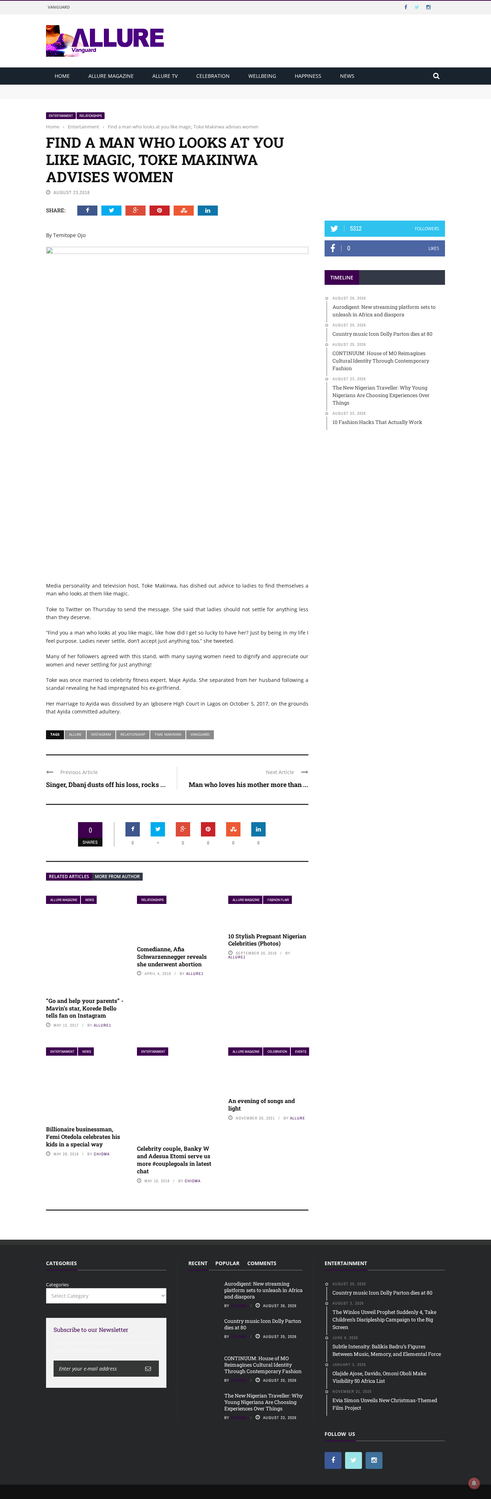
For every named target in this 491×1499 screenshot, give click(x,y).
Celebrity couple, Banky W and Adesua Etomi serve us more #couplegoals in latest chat (174, 1159)
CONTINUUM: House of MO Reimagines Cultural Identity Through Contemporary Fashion (263, 1365)
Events (300, 1051)
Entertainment (61, 115)
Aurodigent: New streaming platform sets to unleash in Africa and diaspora (129, 88)
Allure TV (165, 75)
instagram (101, 734)
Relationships (90, 115)
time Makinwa (168, 734)
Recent (197, 1263)
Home (62, 75)
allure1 (102, 1025)
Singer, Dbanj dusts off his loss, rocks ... (106, 784)
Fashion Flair (278, 899)
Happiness (308, 75)
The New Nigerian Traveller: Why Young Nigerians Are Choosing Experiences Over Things (263, 1402)
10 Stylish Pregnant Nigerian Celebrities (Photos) (267, 939)
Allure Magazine (111, 75)
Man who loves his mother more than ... (248, 784)
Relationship (132, 734)
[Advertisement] (385, 157)
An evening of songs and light (261, 1104)
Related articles (69, 876)
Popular (227, 1263)
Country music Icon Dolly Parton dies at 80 (93, 94)
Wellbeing (262, 75)
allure (297, 1118)
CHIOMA (102, 1153)
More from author (117, 876)
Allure (75, 734)
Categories (57, 1284)
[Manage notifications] (474, 1483)
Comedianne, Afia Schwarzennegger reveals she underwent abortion (172, 956)
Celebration (213, 75)
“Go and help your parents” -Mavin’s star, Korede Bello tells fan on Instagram (84, 1008)
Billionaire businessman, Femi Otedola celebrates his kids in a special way (83, 1136)
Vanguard (59, 7)
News (347, 75)
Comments (261, 1263)
